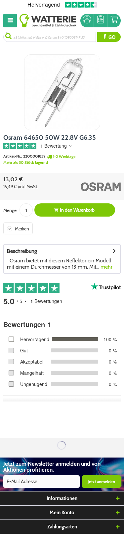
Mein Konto (62, 513)
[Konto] (87, 20)
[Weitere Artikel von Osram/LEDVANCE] (92, 186)
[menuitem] (11, 20)
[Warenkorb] (114, 20)
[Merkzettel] (100, 20)
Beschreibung (22, 251)
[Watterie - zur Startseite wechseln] (48, 20)
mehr (105, 267)
